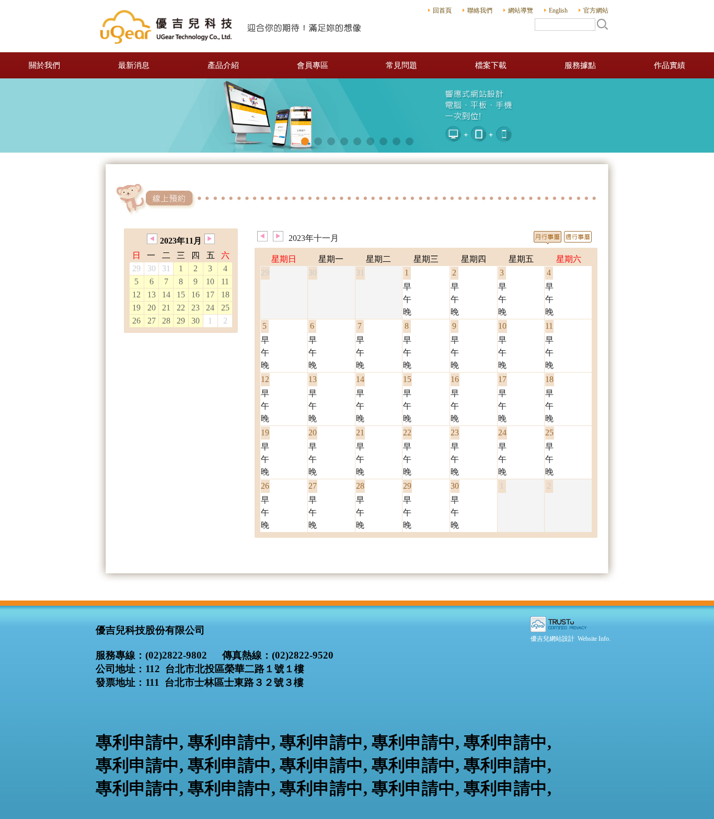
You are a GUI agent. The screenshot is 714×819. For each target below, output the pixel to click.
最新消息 (133, 65)
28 (166, 320)
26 (136, 320)
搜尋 (602, 24)
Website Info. (594, 638)
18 (225, 294)
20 (151, 307)
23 (195, 307)
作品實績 (669, 65)
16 (195, 294)
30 (195, 320)
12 (136, 294)
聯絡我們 (479, 10)
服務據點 (580, 65)
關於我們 (44, 65)
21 (166, 307)
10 (210, 281)
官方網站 (595, 10)
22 (181, 307)
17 (210, 294)
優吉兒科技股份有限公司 (231, 26)
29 (181, 320)
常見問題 (401, 65)
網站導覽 (520, 10)
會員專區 (312, 65)
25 (225, 307)
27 (151, 320)
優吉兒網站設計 (552, 638)
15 (181, 294)
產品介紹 (223, 65)
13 (151, 294)
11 (225, 281)
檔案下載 (490, 65)
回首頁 (442, 10)
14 (166, 294)
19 (136, 307)
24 (210, 307)
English (558, 10)
